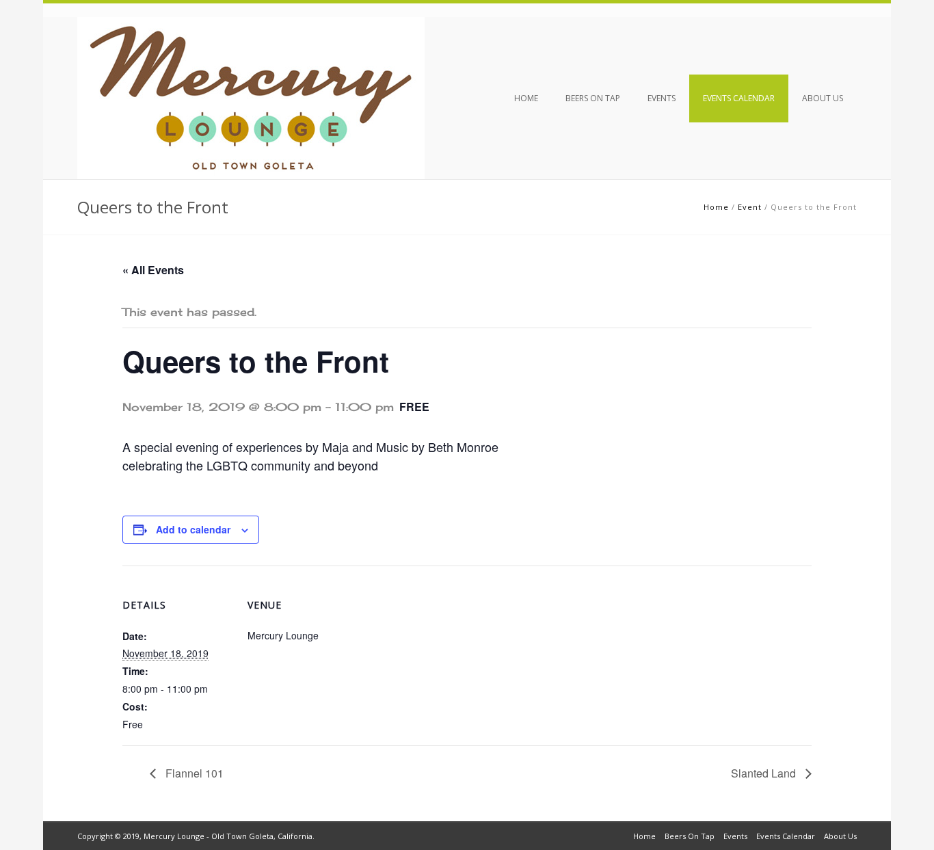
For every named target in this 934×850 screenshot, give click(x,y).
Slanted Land (765, 773)
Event (750, 207)
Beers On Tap (592, 98)
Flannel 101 (193, 773)
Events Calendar (739, 98)
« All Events (153, 270)
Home (526, 98)
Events (662, 98)
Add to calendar (193, 529)
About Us (822, 98)
